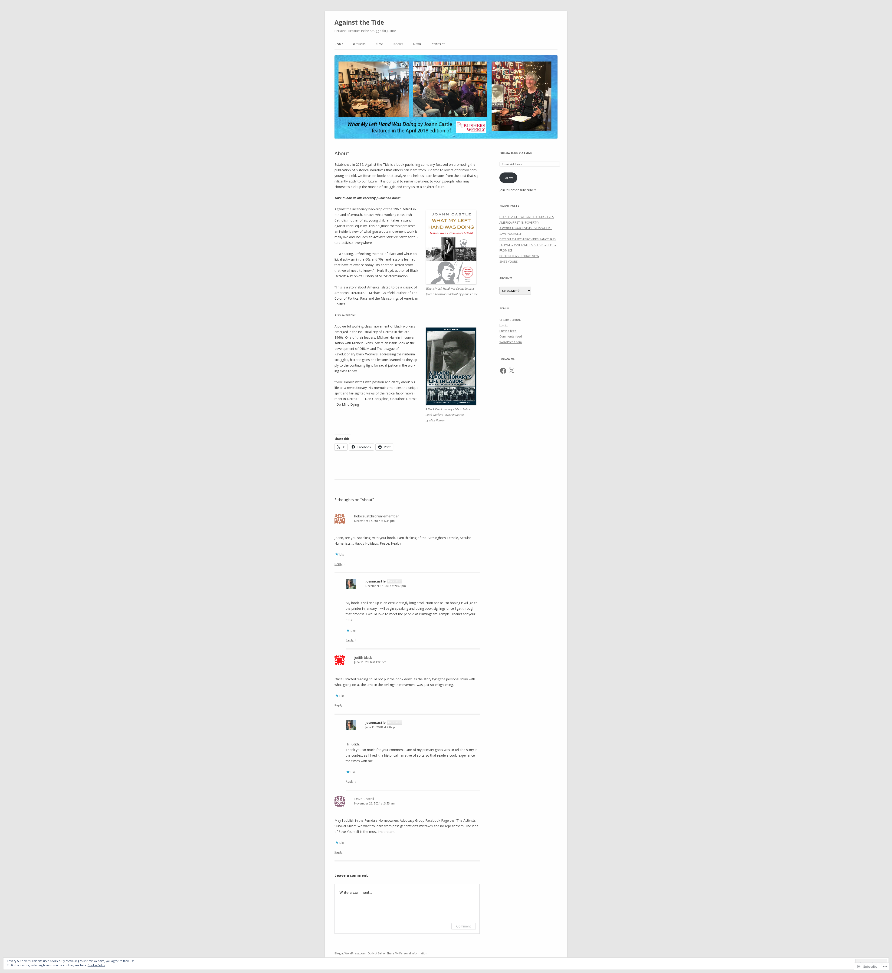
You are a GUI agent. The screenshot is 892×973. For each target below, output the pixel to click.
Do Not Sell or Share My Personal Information (397, 953)
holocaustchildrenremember (376, 516)
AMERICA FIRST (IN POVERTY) (518, 222)
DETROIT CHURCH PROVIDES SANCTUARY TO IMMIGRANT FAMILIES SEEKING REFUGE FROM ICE (528, 244)
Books (398, 44)
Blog (379, 44)
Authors (358, 44)
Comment (463, 926)
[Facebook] (503, 370)
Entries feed (508, 331)
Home (338, 44)
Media (417, 44)
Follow (508, 178)
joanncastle (375, 581)
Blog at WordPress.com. (350, 953)
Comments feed (510, 336)
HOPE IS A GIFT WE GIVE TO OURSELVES (526, 217)
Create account (510, 320)
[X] (511, 370)
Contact (438, 44)
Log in (503, 325)
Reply (338, 564)
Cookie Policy (96, 965)
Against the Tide (359, 22)
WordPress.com (510, 342)
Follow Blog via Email (515, 153)
